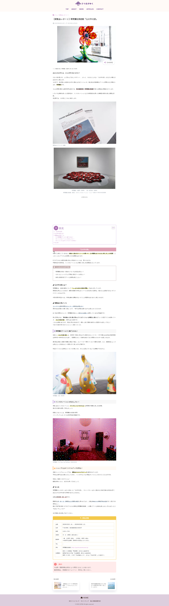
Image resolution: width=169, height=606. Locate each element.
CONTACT (99, 9)
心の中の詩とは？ (59, 233)
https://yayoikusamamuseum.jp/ (80, 547)
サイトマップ (85, 601)
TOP (67, 9)
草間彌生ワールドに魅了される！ (65, 237)
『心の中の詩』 (59, 231)
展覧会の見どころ (59, 235)
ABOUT (73, 9)
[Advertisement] (84, 211)
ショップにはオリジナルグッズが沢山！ (67, 240)
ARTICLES (90, 9)
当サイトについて (74, 601)
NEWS (81, 9)
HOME (85, 598)
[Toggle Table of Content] (112, 227)
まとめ (56, 242)
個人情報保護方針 (95, 601)
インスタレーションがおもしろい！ (66, 238)
